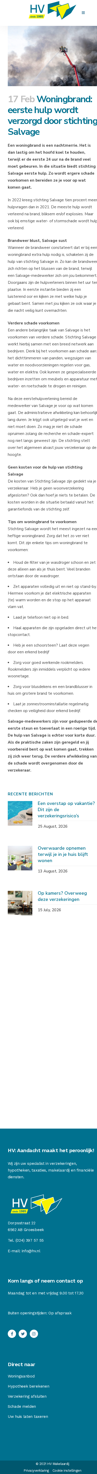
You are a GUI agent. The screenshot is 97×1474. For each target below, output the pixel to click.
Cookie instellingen (67, 1470)
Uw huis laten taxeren (28, 1416)
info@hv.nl (31, 1251)
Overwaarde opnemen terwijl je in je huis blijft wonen (63, 854)
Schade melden (22, 1406)
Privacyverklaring (36, 1470)
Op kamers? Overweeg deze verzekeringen (62, 896)
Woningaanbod (21, 1376)
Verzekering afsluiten (27, 1396)
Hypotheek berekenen (28, 1386)
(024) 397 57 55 (30, 1240)
